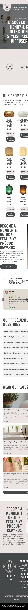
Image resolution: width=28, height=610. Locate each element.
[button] (3, 299)
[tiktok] (13, 576)
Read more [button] (11, 303)
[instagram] (10, 576)
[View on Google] (6, 292)
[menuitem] (16, 7)
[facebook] (7, 576)
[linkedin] (10, 579)
